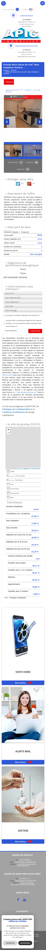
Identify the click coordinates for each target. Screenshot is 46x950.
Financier (25, 232)
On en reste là (24, 918)
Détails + (16, 232)
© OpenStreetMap (35, 468)
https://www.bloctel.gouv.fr (26, 392)
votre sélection (8, 9)
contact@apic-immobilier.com (25, 862)
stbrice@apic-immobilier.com (25, 881)
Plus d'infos (22, 682)
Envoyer (35, 331)
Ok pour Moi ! (25, 943)
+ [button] (8, 429)
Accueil (6, 70)
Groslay (14, 70)
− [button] (8, 432)
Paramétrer (10, 943)
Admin (37, 936)
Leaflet (20, 468)
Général (7, 232)
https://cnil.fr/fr (7, 375)
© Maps (26, 468)
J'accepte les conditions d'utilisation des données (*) (22, 315)
